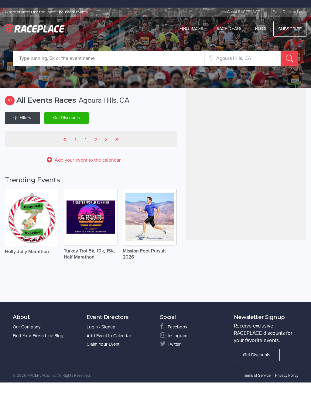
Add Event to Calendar (109, 335)
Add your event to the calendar (88, 160)
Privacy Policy (286, 375)
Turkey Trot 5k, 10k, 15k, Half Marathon (89, 254)
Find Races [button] (191, 28)
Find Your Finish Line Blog (38, 335)
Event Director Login (289, 11)
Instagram (177, 335)
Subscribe (290, 29)
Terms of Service (257, 375)
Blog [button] (261, 28)
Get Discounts (66, 117)
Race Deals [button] (229, 28)
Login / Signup (101, 327)
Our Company (26, 327)
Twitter (174, 344)
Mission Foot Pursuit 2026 (144, 254)
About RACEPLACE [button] (243, 11)
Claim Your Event (103, 344)
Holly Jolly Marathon (27, 252)
